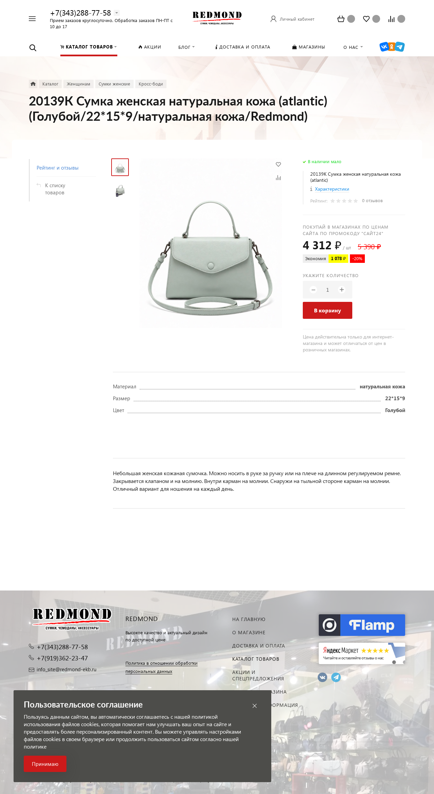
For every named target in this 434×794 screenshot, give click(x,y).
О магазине (248, 632)
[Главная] (33, 84)
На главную (248, 619)
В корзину (327, 310)
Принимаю (45, 763)
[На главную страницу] (217, 17)
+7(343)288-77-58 (80, 12)
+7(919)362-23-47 (62, 658)
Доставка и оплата (258, 645)
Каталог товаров (255, 659)
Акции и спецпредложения (258, 675)
